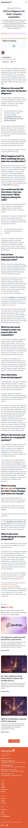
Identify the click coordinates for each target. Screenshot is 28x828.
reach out (14, 592)
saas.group (20, 74)
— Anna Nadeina (6, 57)
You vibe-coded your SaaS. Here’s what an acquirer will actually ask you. (12, 678)
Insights (24, 630)
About (2, 783)
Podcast (3, 791)
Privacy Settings (5, 816)
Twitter (3, 800)
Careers (3, 787)
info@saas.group (5, 755)
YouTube (3, 802)
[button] (26, 2)
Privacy (3, 814)
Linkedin (3, 798)
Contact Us (4, 809)
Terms (2, 811)
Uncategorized (22, 712)
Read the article (5, 650)
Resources (4, 789)
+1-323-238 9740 (5, 754)
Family (2, 785)
